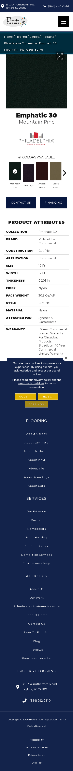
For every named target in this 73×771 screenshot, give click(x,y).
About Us (36, 589)
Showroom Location (36, 658)
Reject (48, 396)
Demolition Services (36, 554)
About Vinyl (36, 459)
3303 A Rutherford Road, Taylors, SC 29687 (20, 6)
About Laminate (36, 442)
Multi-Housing (36, 537)
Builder (36, 520)
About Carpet (36, 433)
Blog (36, 641)
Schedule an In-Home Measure (36, 606)
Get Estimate (36, 511)
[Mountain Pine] (15, 171)
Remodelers (36, 528)
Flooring (21, 36)
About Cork (36, 485)
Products (47, 36)
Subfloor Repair (36, 546)
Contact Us (21, 202)
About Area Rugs (36, 477)
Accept (25, 396)
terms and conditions (31, 383)
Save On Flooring (37, 632)
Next (64, 171)
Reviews (36, 649)
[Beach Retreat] (55, 171)
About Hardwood (36, 451)
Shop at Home (36, 615)
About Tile (36, 468)
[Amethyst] (28, 173)
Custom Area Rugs (36, 563)
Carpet (34, 36)
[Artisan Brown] (42, 171)
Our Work (36, 597)
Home (8, 36)
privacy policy (42, 379)
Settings (36, 404)
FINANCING (53, 202)
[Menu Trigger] (63, 21)
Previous (6, 171)
